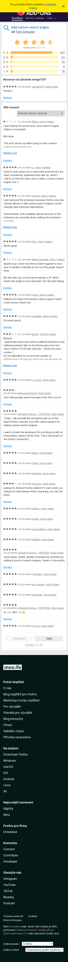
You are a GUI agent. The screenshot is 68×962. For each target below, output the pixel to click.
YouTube (9, 885)
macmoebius (39, 529)
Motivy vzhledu (34, 18)
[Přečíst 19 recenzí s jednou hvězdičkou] (34, 71)
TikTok (8, 891)
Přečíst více (10, 153)
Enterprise (10, 832)
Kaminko (36, 473)
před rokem (51, 86)
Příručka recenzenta (17, 737)
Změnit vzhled (11, 949)
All (5, 791)
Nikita (35, 121)
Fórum (7, 725)
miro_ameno (38, 584)
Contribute (10, 855)
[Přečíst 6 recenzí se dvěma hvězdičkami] (34, 66)
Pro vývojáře (12, 706)
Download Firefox (15, 754)
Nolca (35, 452)
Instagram (10, 878)
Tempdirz (37, 574)
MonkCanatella (40, 259)
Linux (7, 785)
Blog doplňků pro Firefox (20, 694)
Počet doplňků (13, 682)
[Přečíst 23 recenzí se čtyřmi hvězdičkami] (34, 57)
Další (49, 638)
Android (8, 779)
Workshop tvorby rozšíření (21, 700)
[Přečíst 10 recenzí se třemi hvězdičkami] (34, 62)
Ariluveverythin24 (27, 393)
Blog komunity (13, 719)
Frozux (36, 625)
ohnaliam (37, 316)
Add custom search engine (30, 27)
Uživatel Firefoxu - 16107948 (34, 608)
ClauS (35, 463)
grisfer (35, 518)
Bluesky (8, 897)
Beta (6, 814)
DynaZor (36, 483)
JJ (33, 167)
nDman (35, 508)
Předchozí (19, 638)
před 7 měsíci (57, 259)
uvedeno (16, 926)
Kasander (37, 594)
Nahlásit (7, 97)
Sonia (35, 294)
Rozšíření (17, 18)
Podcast (9, 903)
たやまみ (36, 379)
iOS (5, 773)
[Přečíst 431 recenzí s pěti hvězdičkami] (34, 52)
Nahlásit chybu (13, 731)
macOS (8, 766)
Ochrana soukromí (13, 916)
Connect (9, 849)
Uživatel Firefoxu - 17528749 (34, 414)
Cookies (32, 916)
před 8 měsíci (46, 294)
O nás (7, 688)
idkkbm (36, 539)
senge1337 (38, 86)
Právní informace (12, 920)
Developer (10, 861)
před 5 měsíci (43, 167)
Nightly (8, 808)
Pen (34, 241)
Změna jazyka (10, 943)
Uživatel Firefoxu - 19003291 (33, 552)
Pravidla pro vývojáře (17, 712)
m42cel (36, 195)
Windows (9, 760)
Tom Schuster (25, 32)
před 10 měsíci (48, 334)
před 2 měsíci (46, 121)
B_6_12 (35, 334)
